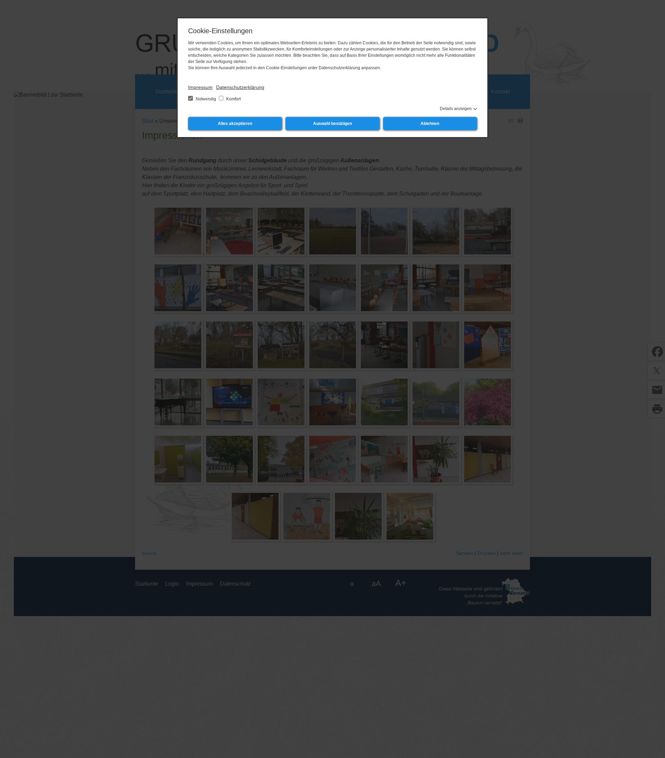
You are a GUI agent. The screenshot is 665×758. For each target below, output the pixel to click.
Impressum (200, 87)
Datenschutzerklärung (240, 87)
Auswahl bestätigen (332, 123)
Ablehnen (429, 123)
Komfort (233, 99)
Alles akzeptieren (235, 123)
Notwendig (206, 99)
